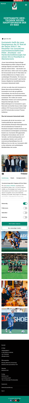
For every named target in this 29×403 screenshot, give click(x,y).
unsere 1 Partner (10, 185)
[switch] (25, 208)
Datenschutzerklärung (6, 387)
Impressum (4, 384)
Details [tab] (12, 178)
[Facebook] (11, 400)
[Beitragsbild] (14, 239)
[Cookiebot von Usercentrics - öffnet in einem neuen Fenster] (20, 174)
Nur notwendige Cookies (14, 228)
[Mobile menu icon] (26, 4)
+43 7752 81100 (5, 354)
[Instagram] (13, 400)
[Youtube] (16, 400)
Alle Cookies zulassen (14, 223)
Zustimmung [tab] (5, 178)
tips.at (2, 391)
